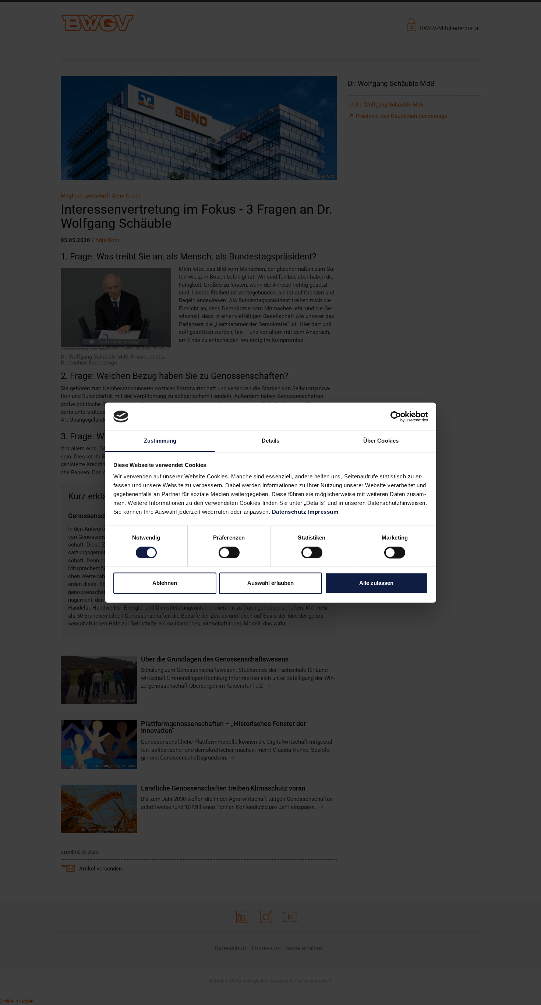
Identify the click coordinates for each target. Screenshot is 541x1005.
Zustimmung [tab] (160, 441)
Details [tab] (271, 441)
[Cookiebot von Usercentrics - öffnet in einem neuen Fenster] (396, 416)
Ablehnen (164, 583)
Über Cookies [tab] (381, 441)
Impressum (323, 512)
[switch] (229, 552)
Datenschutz (289, 512)
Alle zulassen (376, 583)
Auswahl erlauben (270, 583)
